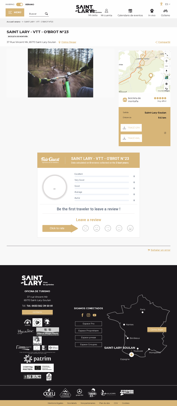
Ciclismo (165, 15)
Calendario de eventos (130, 15)
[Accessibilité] (161, 4)
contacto (37, 312)
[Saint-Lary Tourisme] (89, 9)
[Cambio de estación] (20, 4)
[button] (39, 13)
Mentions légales (55, 403)
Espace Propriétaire (88, 330)
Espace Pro (88, 323)
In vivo (151, 15)
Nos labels (72, 403)
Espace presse (88, 337)
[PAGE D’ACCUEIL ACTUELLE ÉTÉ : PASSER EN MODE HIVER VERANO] (19, 4)
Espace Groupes (88, 344)
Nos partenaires (88, 403)
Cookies (125, 403)
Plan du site (104, 403)
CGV (116, 403)
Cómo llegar (157, 329)
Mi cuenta (106, 15)
